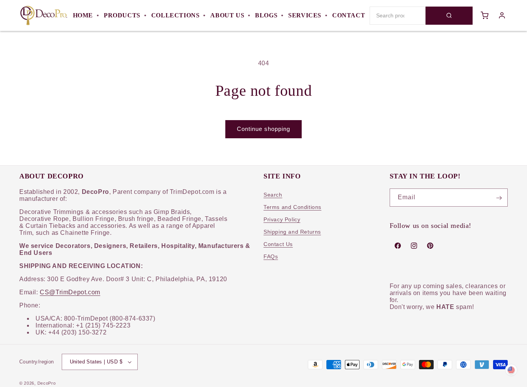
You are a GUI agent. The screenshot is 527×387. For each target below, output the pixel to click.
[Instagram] (414, 246)
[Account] (502, 15)
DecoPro (46, 383)
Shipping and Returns (292, 232)
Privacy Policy (282, 220)
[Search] (449, 16)
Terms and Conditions (292, 207)
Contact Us (278, 244)
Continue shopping (263, 129)
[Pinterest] (430, 246)
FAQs (271, 257)
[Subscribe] (498, 198)
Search (273, 195)
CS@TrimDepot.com (70, 292)
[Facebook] (398, 246)
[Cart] (484, 15)
